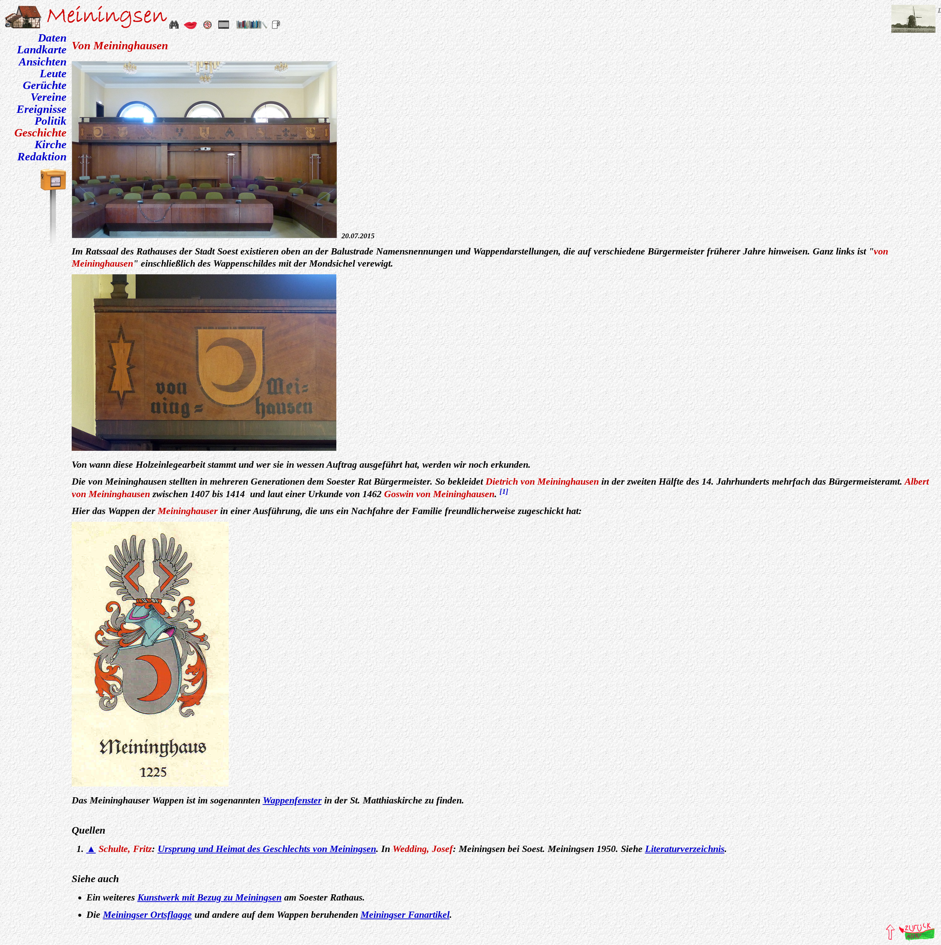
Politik (51, 121)
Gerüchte (45, 85)
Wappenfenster (292, 800)
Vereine (49, 97)
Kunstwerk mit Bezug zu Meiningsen (209, 897)
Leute (53, 73)
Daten (52, 38)
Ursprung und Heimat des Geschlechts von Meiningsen (267, 849)
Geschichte (40, 132)
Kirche (51, 144)
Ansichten (43, 62)
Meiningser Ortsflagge (147, 914)
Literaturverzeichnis (684, 849)
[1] (504, 491)
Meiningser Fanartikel (405, 914)
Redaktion (42, 156)
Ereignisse (42, 109)
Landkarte (42, 49)
